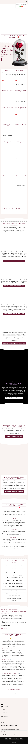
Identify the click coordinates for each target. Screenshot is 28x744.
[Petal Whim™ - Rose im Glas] (14, 2)
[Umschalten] (5, 565)
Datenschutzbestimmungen (7, 731)
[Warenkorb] (26, 2)
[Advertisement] (14, 19)
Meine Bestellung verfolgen (7, 720)
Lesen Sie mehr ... (4, 628)
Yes (19, 6)
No (22, 6)
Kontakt (2, 722)
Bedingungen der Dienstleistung (8, 734)
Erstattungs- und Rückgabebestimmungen (10, 729)
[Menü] (1, 2)
